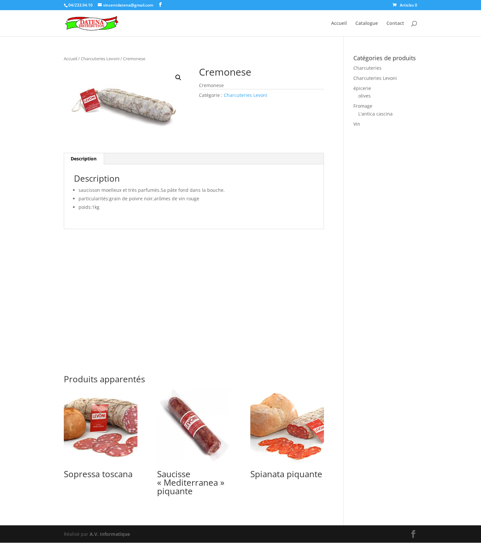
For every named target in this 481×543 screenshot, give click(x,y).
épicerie (362, 88)
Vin (356, 124)
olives (364, 96)
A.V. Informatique (110, 534)
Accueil (339, 23)
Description (84, 158)
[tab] (83, 158)
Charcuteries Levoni (100, 59)
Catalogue (366, 23)
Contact (395, 23)
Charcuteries (367, 68)
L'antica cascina (375, 114)
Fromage (362, 106)
